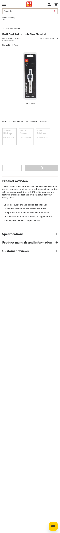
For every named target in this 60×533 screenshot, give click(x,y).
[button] (49, 4)
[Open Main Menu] (4, 4)
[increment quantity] (18, 168)
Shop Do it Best (10, 45)
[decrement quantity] (6, 168)
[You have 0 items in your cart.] (56, 4)
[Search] (55, 11)
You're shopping (8, 18)
